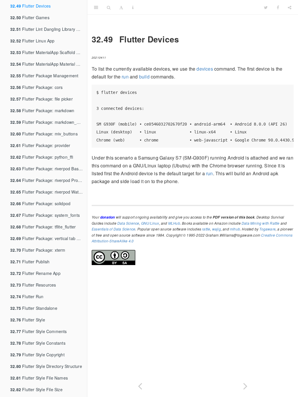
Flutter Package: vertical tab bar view (48, 238)
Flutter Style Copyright (37, 354)
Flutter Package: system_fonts (45, 215)
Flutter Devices (30, 6)
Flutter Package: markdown (42, 110)
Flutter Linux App (32, 41)
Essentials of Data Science (113, 228)
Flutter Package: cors (36, 87)
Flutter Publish (29, 261)
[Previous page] (140, 385)
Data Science (128, 223)
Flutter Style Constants (37, 343)
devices (204, 68)
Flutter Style (27, 320)
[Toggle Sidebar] (96, 7)
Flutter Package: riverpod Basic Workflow (48, 168)
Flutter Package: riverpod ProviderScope (48, 180)
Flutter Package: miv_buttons (44, 134)
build (144, 76)
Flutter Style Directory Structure (46, 366)
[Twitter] (266, 7)
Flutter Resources (33, 285)
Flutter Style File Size (36, 389)
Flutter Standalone (33, 308)
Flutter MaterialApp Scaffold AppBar (48, 52)
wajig (216, 228)
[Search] (108, 7)
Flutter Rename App (35, 273)
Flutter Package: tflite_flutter (43, 227)
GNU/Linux (150, 223)
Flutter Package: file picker (41, 99)
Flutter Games (29, 17)
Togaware (267, 228)
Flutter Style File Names (39, 378)
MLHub (174, 223)
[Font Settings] (121, 7)
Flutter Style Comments (38, 331)
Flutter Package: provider (40, 145)
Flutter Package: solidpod (40, 203)
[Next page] (245, 385)
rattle (206, 228)
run (125, 76)
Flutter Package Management (44, 75)
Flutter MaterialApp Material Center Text (48, 64)
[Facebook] (277, 7)
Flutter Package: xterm (37, 250)
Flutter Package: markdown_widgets (48, 122)
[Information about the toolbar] (133, 7)
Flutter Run (26, 296)
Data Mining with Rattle (261, 223)
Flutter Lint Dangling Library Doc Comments (48, 29)
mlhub (235, 228)
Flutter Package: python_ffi (41, 157)
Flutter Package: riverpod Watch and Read (48, 192)
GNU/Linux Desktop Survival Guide (198, 7)
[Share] (289, 7)
